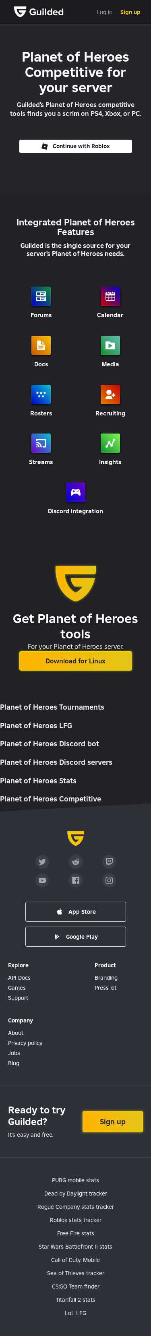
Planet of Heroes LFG (36, 725)
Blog (13, 1063)
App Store (82, 911)
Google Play (82, 936)
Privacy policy (25, 1043)
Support (18, 997)
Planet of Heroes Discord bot (49, 743)
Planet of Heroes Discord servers (56, 762)
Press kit (105, 987)
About (15, 1033)
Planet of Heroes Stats (38, 780)
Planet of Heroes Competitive (50, 798)
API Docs (19, 977)
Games (17, 987)
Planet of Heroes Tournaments (52, 707)
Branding (106, 977)
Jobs (14, 1053)
